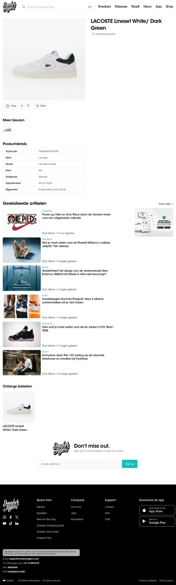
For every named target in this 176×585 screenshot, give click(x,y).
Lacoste (42, 157)
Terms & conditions (148, 580)
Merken (41, 506)
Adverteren (77, 519)
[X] (17, 517)
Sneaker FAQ (44, 537)
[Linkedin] (17, 523)
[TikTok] (10, 523)
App (159, 6)
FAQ (107, 513)
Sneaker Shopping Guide (50, 525)
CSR (107, 519)
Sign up (129, 463)
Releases (121, 6)
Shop (169, 6)
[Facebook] (10, 517)
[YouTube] (4, 523)
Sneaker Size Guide (47, 531)
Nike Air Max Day (46, 519)
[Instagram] (4, 517)
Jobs (73, 513)
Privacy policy (166, 580)
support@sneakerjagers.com (24, 559)
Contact (109, 506)
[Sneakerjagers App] (154, 222)
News (147, 6)
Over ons (76, 506)
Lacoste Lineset (47, 163)
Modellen (42, 513)
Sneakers (104, 6)
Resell (135, 6)
